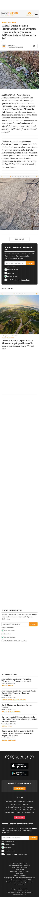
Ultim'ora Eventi (29, 810)
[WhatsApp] (32, 757)
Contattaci (19, 817)
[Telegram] (27, 757)
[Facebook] (7, 757)
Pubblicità (30, 801)
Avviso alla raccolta (19, 884)
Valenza (10, 686)
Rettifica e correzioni (19, 876)
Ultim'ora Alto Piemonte (13, 810)
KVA (25, 894)
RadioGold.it (25, 889)
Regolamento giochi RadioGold (19, 871)
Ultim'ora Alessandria (13, 807)
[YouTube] (17, 757)
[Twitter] (12, 757)
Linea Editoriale (19, 869)
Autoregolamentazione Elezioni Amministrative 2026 (19, 878)
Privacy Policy (26, 280)
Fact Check (19, 874)
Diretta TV (19, 813)
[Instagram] (22, 757)
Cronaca (4, 23)
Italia (10, 726)
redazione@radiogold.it (26, 892)
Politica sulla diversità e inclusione (19, 865)
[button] (37, 177)
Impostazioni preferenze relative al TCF (19, 880)
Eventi (10, 700)
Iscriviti (30, 263)
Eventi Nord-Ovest (12, 277)
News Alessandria (12, 270)
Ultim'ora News (23, 804)
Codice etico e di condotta (20, 867)
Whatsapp (13, 804)
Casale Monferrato (19, 700)
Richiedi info (20, 788)
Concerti (4, 700)
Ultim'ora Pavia (27, 807)
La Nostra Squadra (19, 801)
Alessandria (12, 23)
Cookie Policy (24, 863)
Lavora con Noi (29, 813)
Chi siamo (8, 801)
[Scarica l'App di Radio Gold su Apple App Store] (20, 766)
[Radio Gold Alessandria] (10, 13)
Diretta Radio (9, 813)
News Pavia (10, 273)
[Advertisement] (19, 372)
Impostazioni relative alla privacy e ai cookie (19, 882)
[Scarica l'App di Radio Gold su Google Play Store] (20, 773)
